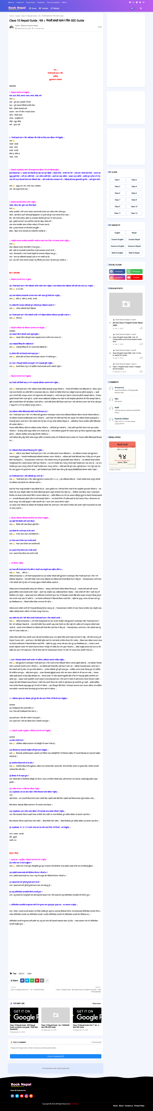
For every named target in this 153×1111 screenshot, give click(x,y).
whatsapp (136, 271)
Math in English (117, 253)
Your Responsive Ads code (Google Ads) (55, 1068)
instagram (119, 277)
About (121, 1106)
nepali (17, 16)
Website (56, 8)
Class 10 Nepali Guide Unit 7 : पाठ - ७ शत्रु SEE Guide (86, 1026)
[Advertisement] (56, 49)
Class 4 (134, 186)
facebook (119, 271)
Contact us (20, 2)
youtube (136, 277)
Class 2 (134, 180)
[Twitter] (27, 980)
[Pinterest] (37, 980)
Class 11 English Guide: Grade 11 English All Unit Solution (127, 368)
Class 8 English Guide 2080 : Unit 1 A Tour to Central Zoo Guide (127, 354)
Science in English (117, 246)
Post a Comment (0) (56, 1056)
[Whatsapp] (32, 980)
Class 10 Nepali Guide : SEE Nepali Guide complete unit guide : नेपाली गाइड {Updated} (24, 1027)
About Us (11, 2)
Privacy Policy (31, 2)
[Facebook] (22, 980)
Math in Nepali (134, 253)
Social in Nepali (134, 239)
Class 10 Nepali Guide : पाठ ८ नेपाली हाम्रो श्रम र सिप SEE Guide (55, 1026)
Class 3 (117, 186)
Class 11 (117, 213)
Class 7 (117, 200)
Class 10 (134, 206)
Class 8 (134, 200)
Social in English (117, 239)
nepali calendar (115, 469)
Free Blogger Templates (52, 1108)
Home (34, 8)
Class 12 (134, 213)
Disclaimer (41, 2)
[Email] (42, 980)
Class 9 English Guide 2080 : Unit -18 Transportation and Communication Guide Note (127, 339)
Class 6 (134, 193)
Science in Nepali (134, 246)
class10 (21, 973)
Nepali (134, 233)
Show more (97, 1003)
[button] (141, 8)
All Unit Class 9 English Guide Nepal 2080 (128, 324)
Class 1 (117, 180)
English (117, 233)
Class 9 (117, 206)
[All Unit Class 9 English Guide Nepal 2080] (126, 304)
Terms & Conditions (53, 2)
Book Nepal (74, 1104)
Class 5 (117, 193)
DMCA (64, 2)
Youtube (44, 8)
